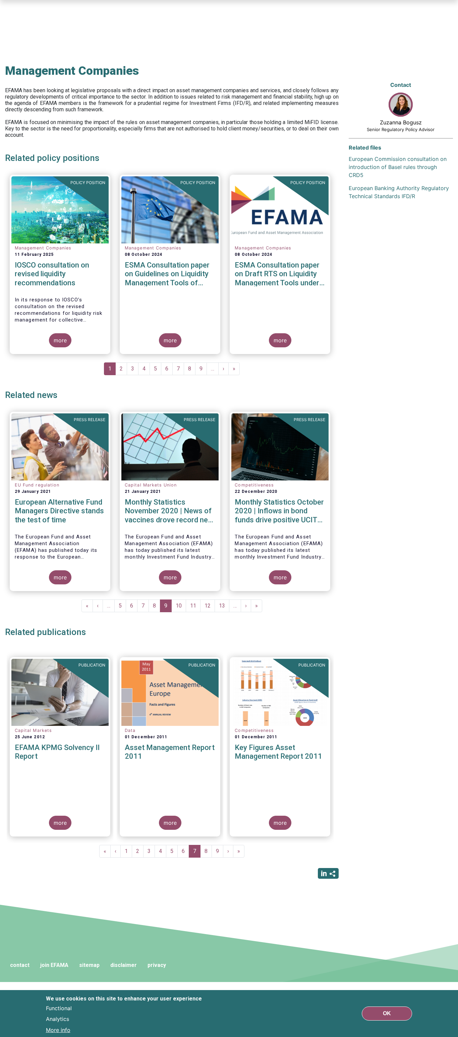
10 (181, 605)
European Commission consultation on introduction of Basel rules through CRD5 (398, 167)
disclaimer (123, 965)
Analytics (57, 1019)
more (60, 340)
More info (58, 1029)
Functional (59, 1008)
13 (224, 605)
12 (210, 605)
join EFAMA (54, 965)
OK (387, 1013)
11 (195, 605)
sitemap (89, 965)
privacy (157, 965)
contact (20, 965)
